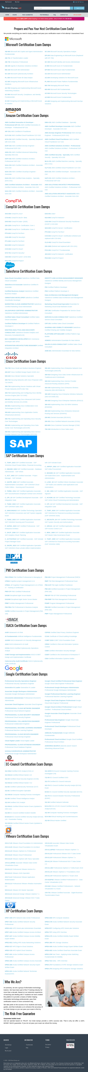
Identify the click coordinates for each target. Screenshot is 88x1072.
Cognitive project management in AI (20, 581)
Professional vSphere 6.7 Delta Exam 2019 (64, 868)
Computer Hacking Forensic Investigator (22, 794)
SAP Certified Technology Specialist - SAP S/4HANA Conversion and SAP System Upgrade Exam (24, 513)
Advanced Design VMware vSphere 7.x (22, 894)
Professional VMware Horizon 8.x (20, 869)
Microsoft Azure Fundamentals (58, 97)
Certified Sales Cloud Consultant (59, 323)
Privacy (47, 1047)
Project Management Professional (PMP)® (62, 577)
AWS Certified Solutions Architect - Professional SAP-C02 (63, 148)
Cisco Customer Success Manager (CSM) (62, 425)
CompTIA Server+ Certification (58, 228)
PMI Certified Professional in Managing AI (23, 577)
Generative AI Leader (20, 687)
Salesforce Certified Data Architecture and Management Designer (64, 297)
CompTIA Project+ (14, 261)
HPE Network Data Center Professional (22, 918)
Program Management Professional (59, 603)
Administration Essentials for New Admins (62, 340)
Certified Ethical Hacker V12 (18, 783)
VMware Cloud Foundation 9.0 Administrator (24, 843)
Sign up (81, 2)
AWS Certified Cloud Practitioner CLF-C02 (23, 135)
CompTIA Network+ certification (59, 254)
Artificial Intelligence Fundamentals (23, 636)
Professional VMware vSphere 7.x (62, 850)
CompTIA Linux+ (14, 214)
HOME (7, 15)
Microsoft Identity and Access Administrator (62, 62)
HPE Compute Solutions (57, 918)
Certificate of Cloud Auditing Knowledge (61, 636)
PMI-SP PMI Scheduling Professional (60, 595)
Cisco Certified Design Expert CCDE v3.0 (22, 372)
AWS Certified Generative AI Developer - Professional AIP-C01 (22, 125)
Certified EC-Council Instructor (58, 781)
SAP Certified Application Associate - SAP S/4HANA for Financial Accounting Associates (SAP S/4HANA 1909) (63, 541)
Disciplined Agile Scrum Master (18, 595)
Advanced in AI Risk (14, 632)
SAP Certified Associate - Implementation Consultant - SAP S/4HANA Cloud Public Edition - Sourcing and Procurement (22, 484)
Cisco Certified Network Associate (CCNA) (62, 421)
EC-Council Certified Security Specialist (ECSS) (63, 792)
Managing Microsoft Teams (57, 85)
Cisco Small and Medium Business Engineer (23, 368)
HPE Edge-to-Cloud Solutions (19, 946)
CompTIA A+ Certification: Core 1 (20, 225)
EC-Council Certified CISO (56, 777)
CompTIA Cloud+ (14, 249)
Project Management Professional (58, 614)
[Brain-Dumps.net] (12, 7)
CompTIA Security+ (15, 253)
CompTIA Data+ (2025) (16, 221)
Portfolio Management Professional (19, 603)
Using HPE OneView (56, 932)
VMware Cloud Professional (18, 855)
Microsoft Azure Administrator (57, 74)
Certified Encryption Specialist (18, 791)
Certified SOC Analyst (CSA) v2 (19, 771)
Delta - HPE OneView (56, 961)
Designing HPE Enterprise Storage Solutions (64, 969)
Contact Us (64, 15)
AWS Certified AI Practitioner (18, 131)
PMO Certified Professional (17, 591)
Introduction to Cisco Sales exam (59, 429)
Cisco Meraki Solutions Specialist (19, 376)
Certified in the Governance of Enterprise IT (62, 654)
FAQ (54, 15)
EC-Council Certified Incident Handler (20, 813)
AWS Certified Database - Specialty (60, 122)
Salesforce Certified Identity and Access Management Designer (64, 280)
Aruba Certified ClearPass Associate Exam (63, 950)
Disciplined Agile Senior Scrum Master (21, 599)
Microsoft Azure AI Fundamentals (59, 66)
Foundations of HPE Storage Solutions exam (64, 965)
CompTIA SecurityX (15, 237)
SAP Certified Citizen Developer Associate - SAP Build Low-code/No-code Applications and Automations (64, 484)
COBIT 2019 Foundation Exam (60, 640)
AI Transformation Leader (16, 58)
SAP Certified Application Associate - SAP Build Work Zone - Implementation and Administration (63, 475)
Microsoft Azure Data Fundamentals (60, 70)
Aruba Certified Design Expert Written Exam (64, 946)
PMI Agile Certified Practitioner (59, 585)
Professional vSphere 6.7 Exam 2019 (61, 876)
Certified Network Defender (57, 802)
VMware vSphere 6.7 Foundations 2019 (62, 872)
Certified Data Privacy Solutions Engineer (62, 632)
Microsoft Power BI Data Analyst (18, 78)
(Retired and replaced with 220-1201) (61, 246)
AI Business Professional (16, 62)
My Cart (17, 2)
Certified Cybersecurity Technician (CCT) (21, 787)
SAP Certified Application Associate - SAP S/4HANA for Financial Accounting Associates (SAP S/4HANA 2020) (63, 513)
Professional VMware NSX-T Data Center (63, 853)
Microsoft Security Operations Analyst (60, 51)
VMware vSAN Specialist (17, 873)
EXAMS (15, 15)
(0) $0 (80, 8)
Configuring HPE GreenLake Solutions (62, 928)
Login (76, 2)
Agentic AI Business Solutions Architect (21, 66)
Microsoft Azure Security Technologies (60, 93)
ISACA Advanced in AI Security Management (23, 640)
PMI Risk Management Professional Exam (61, 581)
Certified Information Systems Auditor (59, 658)
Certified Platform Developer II (57, 291)
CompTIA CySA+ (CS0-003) (18, 257)
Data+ (50, 214)
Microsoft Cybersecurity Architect (19, 74)
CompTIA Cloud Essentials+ (58, 242)
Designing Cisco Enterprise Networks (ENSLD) (64, 400)
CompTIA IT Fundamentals (57, 250)
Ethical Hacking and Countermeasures (61, 816)
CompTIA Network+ (15, 245)
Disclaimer (48, 1044)
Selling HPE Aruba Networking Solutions (23, 942)
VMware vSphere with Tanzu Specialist (22, 859)
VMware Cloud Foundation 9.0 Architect (22, 847)
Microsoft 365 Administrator (17, 70)
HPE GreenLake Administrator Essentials (23, 928)
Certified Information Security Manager (60, 651)
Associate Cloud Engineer (23, 704)
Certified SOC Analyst (15, 802)
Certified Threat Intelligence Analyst (19, 798)
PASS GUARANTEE (27, 15)
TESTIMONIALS (44, 15)
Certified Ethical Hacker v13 (18, 775)
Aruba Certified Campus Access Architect (23, 932)
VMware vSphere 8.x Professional (20, 851)
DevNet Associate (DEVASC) (58, 417)
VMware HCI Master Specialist (19, 890)
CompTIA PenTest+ (15, 233)
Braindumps (8, 1045)
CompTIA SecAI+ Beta (16, 217)
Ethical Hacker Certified (55, 820)
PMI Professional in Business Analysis (21, 607)
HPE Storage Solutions (56, 942)
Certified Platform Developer (56, 287)
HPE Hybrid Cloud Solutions (18, 950)
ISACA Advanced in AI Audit (16, 644)
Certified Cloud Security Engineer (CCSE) (22, 779)
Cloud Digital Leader (19, 741)
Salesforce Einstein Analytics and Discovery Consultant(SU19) (22, 332)
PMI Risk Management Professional (60, 599)
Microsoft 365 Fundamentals (57, 89)
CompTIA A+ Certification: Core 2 (20, 229)
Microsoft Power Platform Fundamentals (61, 81)
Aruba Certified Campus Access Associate (23, 961)
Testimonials (29, 1045)
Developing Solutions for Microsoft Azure (61, 78)
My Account (8, 2)
